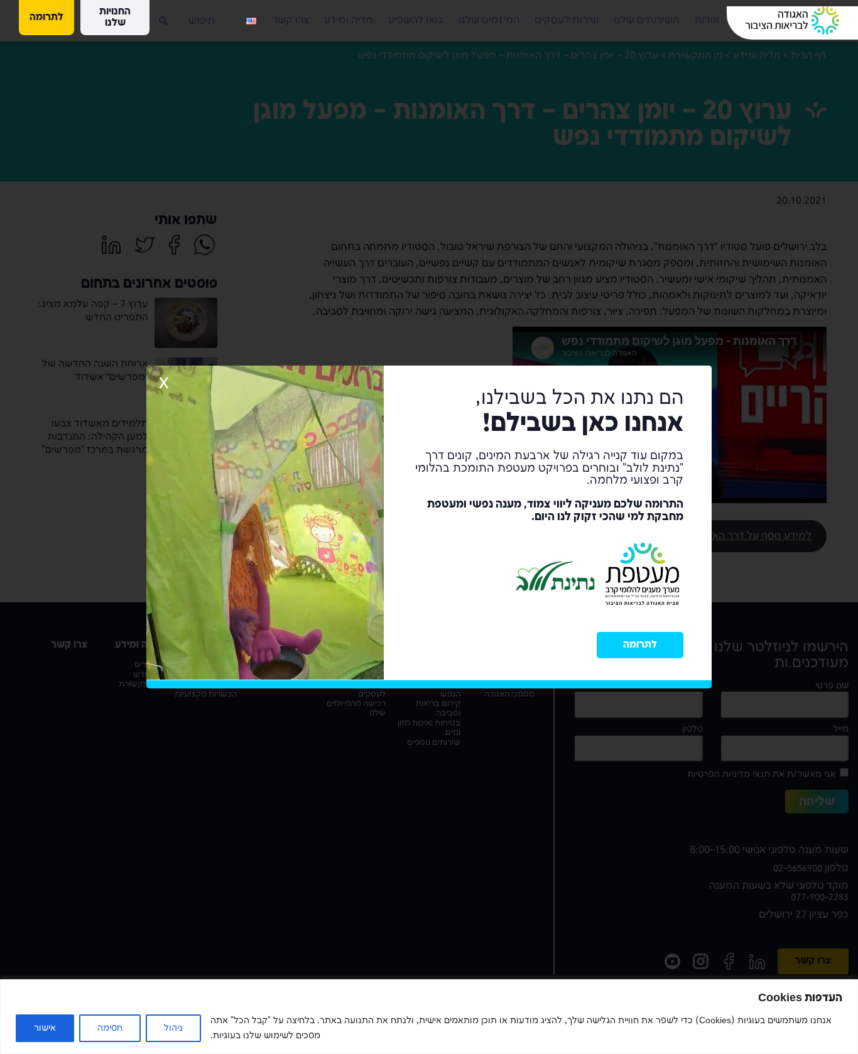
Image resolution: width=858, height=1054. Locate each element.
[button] (154, 16)
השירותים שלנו (646, 20)
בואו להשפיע (415, 20)
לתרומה (640, 644)
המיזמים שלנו (489, 20)
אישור (45, 1028)
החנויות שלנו (115, 17)
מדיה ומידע (348, 20)
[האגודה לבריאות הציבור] (792, 20)
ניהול (173, 1028)
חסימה (109, 1028)
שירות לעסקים (567, 20)
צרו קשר (290, 20)
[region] (429, 1016)
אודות (707, 20)
